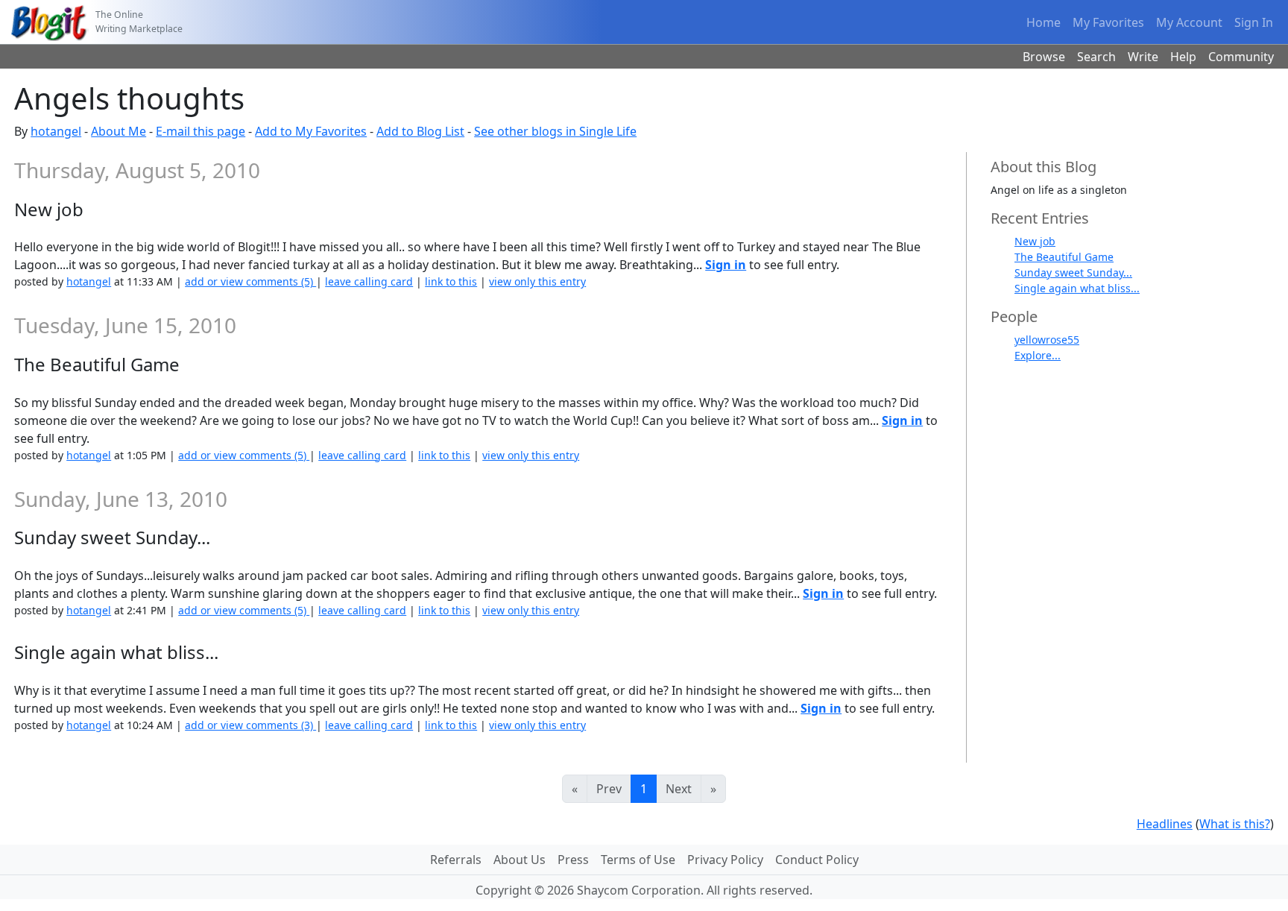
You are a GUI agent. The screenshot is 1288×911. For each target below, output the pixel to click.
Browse (1044, 56)
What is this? (1234, 824)
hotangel (56, 131)
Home (1043, 22)
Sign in (725, 264)
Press (573, 859)
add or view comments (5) (250, 281)
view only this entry (537, 281)
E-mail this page (200, 131)
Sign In (1253, 22)
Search (1096, 56)
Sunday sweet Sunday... (1073, 272)
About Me (118, 131)
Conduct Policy (817, 859)
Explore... (1037, 355)
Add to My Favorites (311, 131)
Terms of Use (638, 859)
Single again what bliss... (1077, 288)
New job (1034, 241)
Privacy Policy (725, 859)
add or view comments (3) (250, 725)
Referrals (456, 859)
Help (1183, 56)
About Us (519, 859)
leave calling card (369, 281)
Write (1143, 56)
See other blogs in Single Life (555, 131)
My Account (1189, 22)
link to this (451, 281)
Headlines (1165, 824)
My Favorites (1108, 22)
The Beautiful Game (1064, 257)
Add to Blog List (420, 131)
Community (1241, 56)
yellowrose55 (1046, 339)
